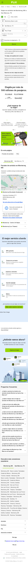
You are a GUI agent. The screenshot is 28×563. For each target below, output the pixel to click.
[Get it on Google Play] (10, 541)
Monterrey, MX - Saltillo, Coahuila (10, 501)
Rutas (8, 6)
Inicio (2, 6)
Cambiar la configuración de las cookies (16, 558)
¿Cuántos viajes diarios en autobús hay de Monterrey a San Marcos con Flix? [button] (12, 430)
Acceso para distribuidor (12, 552)
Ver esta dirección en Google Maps (13, 202)
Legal (20, 552)
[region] (14, 182)
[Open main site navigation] (2, 2)
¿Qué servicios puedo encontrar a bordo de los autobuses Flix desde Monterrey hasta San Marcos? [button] (12, 438)
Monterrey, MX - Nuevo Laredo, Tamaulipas (12, 471)
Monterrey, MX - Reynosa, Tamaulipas (11, 515)
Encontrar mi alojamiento (11, 40)
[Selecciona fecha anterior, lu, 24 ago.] (23, 31)
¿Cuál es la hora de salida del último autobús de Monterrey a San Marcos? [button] (13, 412)
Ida (5, 17)
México (14, 6)
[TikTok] (15, 548)
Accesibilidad (14, 556)
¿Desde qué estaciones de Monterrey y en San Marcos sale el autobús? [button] (13, 424)
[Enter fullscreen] (25, 184)
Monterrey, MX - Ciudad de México (10, 480)
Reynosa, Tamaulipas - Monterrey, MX (11, 506)
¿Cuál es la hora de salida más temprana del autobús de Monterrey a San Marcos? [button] (13, 406)
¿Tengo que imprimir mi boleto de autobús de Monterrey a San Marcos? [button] (13, 418)
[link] (14, 358)
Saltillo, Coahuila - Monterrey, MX (10, 513)
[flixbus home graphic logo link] (14, 2)
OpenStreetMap (20, 188)
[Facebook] (13, 548)
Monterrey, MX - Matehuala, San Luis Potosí (13, 492)
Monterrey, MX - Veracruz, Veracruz (10, 503)
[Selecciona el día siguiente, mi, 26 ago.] (25, 31)
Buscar (14, 44)
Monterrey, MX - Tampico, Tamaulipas (11, 489)
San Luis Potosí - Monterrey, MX (10, 487)
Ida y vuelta (14, 17)
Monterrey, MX (22, 6)
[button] (14, 21)
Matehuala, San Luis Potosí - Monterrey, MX (13, 494)
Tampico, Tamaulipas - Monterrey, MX (11, 496)
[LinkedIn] (14, 548)
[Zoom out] (25, 179)
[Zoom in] (25, 177)
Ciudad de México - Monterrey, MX (10, 473)
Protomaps (14, 188)
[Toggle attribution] (25, 188)
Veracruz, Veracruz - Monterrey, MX (10, 510)
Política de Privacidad (10, 554)
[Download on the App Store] (19, 541)
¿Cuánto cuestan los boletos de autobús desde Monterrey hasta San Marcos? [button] (12, 393)
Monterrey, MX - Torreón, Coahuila (10, 482)
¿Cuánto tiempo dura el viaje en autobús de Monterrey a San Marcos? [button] (13, 399)
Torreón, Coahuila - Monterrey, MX (10, 475)
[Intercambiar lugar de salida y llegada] (24, 23)
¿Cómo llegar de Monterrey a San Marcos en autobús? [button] (12, 450)
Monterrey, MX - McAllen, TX (9, 499)
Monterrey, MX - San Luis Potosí (10, 485)
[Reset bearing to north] (25, 181)
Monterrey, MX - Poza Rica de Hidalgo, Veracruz (14, 508)
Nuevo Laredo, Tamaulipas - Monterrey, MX (12, 478)
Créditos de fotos (20, 554)
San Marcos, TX (19, 161)
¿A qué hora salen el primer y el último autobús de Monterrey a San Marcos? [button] (13, 444)
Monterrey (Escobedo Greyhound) (12, 217)
